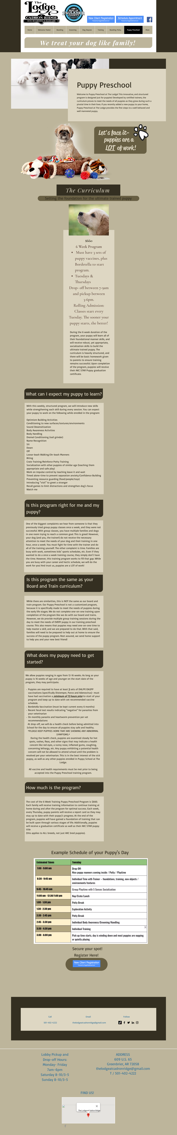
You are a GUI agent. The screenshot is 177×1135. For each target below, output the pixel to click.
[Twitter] (128, 1022)
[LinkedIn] (133, 1022)
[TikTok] (120, 1022)
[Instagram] (137, 1022)
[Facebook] (149, 19)
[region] (88, 295)
